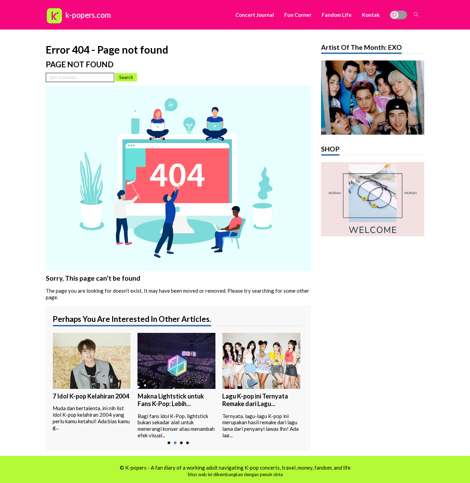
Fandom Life (337, 15)
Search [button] (126, 77)
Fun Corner (297, 15)
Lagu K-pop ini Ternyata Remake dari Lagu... (255, 400)
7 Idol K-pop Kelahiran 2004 (91, 396)
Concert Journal (254, 15)
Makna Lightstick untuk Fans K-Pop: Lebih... (171, 400)
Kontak (371, 15)
